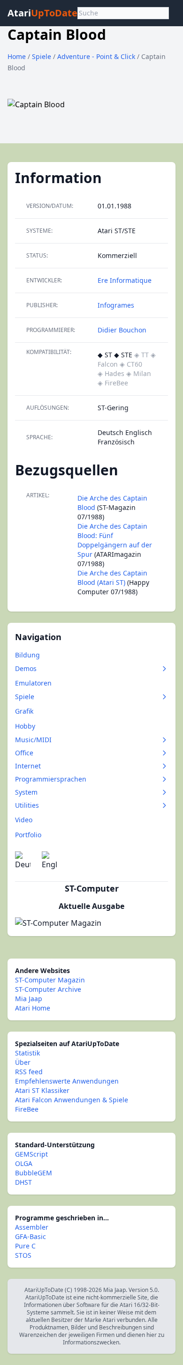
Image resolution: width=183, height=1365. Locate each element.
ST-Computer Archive (48, 989)
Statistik (27, 1052)
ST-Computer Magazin (50, 979)
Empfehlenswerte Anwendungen (67, 1081)
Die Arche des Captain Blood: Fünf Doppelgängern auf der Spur (114, 540)
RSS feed (29, 1071)
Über (22, 1062)
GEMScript (31, 1154)
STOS (23, 1255)
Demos (26, 668)
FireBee (26, 1109)
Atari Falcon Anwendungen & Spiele (71, 1099)
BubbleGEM (33, 1172)
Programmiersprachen (50, 779)
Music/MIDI (33, 739)
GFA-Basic (30, 1236)
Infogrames (116, 305)
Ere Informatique (125, 280)
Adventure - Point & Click (97, 56)
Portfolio (28, 834)
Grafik (24, 711)
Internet (28, 765)
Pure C (25, 1245)
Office (24, 752)
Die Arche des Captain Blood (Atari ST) (112, 577)
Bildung (27, 654)
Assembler (31, 1227)
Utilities (27, 805)
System (26, 792)
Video (23, 819)
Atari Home (32, 1007)
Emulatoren (33, 683)
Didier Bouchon (122, 329)
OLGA (23, 1163)
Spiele (42, 56)
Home (17, 56)
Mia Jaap (28, 998)
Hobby (25, 726)
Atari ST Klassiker (42, 1090)
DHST (23, 1182)
